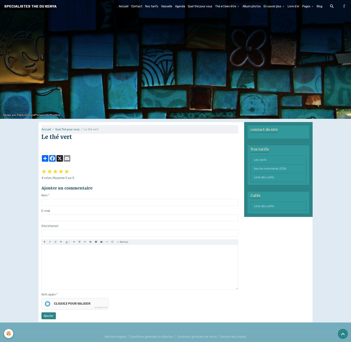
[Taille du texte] (61, 242)
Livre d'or (293, 6)
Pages (306, 6)
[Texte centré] (79, 242)
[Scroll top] (343, 334)
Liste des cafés (264, 177)
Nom (44, 195)
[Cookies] (8, 333)
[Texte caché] (90, 242)
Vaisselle (166, 6)
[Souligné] (55, 242)
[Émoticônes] (112, 242)
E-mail (45, 211)
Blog (319, 6)
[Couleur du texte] (67, 242)
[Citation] (74, 242)
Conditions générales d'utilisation (151, 337)
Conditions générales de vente (197, 337)
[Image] (96, 242)
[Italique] (50, 242)
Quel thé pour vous (200, 6)
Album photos (252, 6)
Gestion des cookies (233, 337)
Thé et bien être (226, 6)
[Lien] (85, 242)
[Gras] (44, 242)
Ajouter (48, 316)
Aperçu (123, 241)
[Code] (107, 242)
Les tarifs (260, 160)
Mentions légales (116, 337)
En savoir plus (273, 6)
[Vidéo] (101, 242)
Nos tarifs (151, 6)
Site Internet (49, 226)
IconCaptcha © (100, 307)
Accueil (123, 6)
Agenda (180, 6)
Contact (136, 6)
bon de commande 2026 (270, 168)
